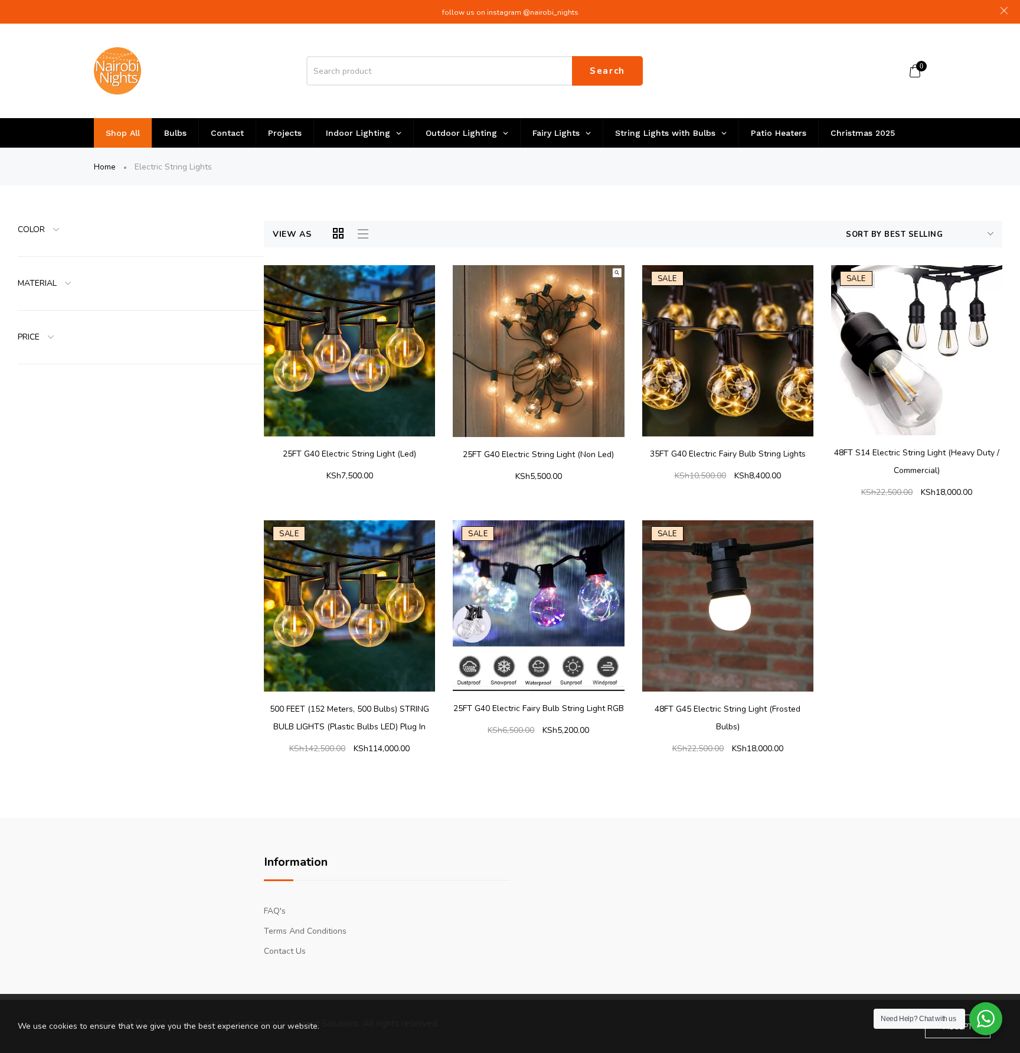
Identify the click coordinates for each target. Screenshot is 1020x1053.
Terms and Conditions (305, 931)
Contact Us (285, 951)
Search (607, 71)
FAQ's (275, 911)
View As (292, 234)
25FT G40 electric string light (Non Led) (538, 454)
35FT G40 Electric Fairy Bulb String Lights (728, 453)
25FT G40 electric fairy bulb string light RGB (538, 708)
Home (105, 166)
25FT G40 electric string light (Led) (349, 453)
